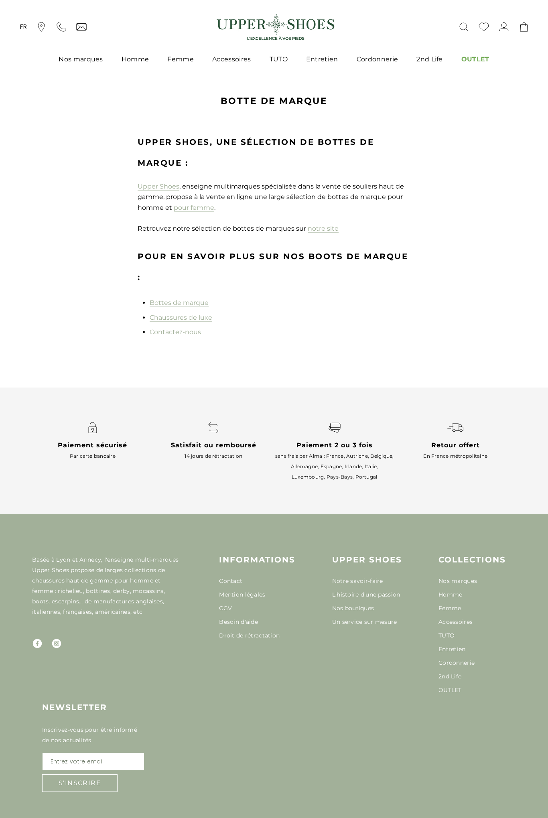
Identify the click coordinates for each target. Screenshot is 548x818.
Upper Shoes (158, 186)
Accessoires (231, 59)
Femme (180, 59)
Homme (135, 59)
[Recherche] (464, 27)
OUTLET (475, 59)
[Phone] (61, 27)
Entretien (322, 59)
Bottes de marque (179, 302)
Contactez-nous (175, 332)
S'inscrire (80, 783)
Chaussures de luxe (181, 317)
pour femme (194, 207)
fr (23, 26)
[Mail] (81, 27)
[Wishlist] (484, 27)
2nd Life (429, 59)
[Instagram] (57, 643)
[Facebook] (37, 643)
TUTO (279, 59)
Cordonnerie (377, 59)
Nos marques (81, 59)
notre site (323, 228)
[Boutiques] (41, 27)
